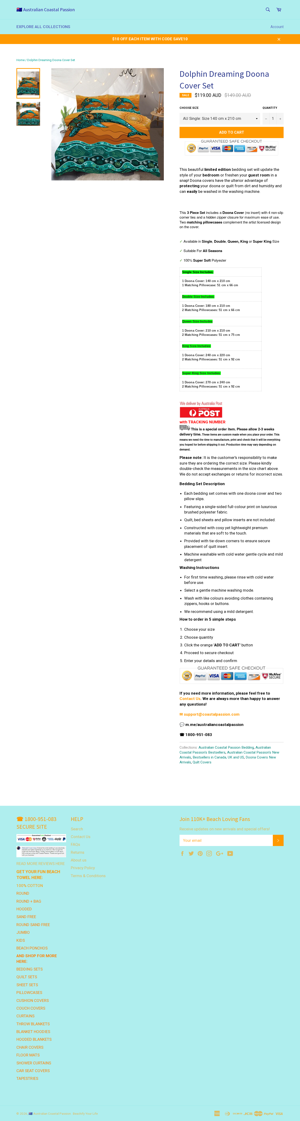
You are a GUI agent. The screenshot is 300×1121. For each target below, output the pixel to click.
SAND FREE (26, 916)
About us (78, 860)
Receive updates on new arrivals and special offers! (225, 829)
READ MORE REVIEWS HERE (40, 863)
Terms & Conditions (88, 875)
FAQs (75, 844)
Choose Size (189, 108)
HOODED (24, 909)
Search (77, 829)
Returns (77, 852)
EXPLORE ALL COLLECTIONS (43, 26)
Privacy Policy (83, 867)
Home (20, 60)
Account (277, 27)
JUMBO (23, 932)
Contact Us (190, 698)
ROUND (22, 893)
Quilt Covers (202, 762)
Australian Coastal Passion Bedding (226, 747)
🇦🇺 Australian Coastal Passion (45, 9)
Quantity (269, 108)
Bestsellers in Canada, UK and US (218, 757)
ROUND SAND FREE (33, 924)
